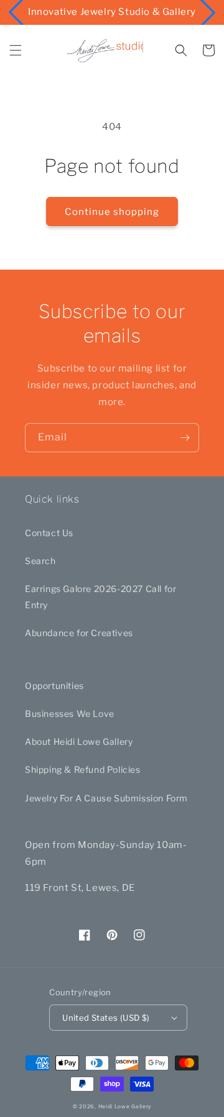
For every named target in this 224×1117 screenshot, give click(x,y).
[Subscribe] (184, 437)
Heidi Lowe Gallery (125, 1106)
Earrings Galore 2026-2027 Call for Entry (100, 596)
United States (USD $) (105, 1018)
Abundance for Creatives (79, 632)
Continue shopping (112, 211)
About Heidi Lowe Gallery (79, 741)
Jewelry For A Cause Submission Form (106, 798)
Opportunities (54, 685)
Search (40, 560)
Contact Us (49, 532)
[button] (15, 50)
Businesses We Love (69, 713)
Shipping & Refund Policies (83, 769)
